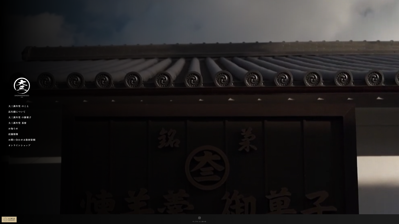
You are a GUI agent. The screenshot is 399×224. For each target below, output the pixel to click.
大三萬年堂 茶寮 (17, 123)
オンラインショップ (19, 145)
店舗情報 (13, 134)
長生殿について (17, 111)
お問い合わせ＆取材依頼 (21, 139)
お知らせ (13, 128)
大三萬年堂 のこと (18, 106)
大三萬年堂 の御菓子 (19, 117)
